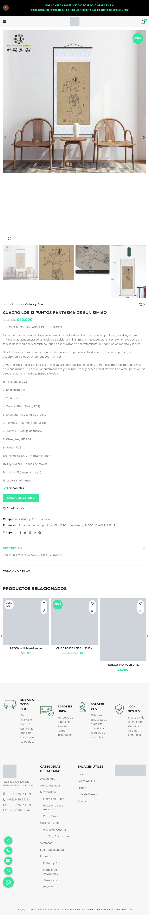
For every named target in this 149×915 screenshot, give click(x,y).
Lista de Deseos (87, 794)
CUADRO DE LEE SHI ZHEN (74, 648)
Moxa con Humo (53, 799)
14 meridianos (26, 525)
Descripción (12, 548)
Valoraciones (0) (16, 570)
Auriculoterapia (50, 785)
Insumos (17, 304)
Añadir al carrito (21, 498)
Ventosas (46, 843)
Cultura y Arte (34, 304)
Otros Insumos (52, 880)
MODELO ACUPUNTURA (101, 525)
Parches (48, 887)
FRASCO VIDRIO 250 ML (123, 665)
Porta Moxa (50, 816)
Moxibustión (48, 792)
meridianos (76, 525)
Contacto (83, 801)
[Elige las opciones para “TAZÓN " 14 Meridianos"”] (44, 610)
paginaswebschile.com (120, 910)
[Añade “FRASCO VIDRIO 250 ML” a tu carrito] (140, 610)
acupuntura (44, 525)
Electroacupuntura (52, 850)
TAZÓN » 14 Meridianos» (26, 648)
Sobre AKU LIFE (87, 781)
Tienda (81, 788)
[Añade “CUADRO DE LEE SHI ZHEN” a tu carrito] (92, 610)
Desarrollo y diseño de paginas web (89, 910)
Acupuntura (47, 779)
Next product (144, 305)
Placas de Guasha (54, 829)
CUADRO (60, 525)
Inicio (6, 304)
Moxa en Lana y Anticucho (53, 807)
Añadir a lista (15, 508)
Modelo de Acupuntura (50, 872)
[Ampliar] (10, 238)
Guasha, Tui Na (50, 823)
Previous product (136, 305)
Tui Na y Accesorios (56, 836)
